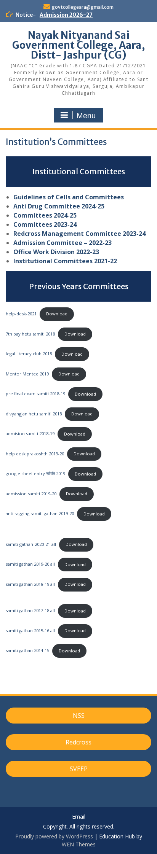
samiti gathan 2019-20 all (30, 564)
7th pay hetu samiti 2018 (30, 334)
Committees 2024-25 (45, 215)
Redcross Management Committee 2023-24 (79, 233)
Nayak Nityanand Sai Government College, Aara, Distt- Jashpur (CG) (78, 45)
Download (56, 313)
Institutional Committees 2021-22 (65, 261)
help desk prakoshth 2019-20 (35, 453)
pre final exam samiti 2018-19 (35, 394)
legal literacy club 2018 (29, 354)
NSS (79, 715)
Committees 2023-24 (45, 224)
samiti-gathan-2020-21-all (31, 544)
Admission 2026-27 (66, 14)
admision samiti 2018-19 (30, 434)
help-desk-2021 (21, 313)
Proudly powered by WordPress (54, 836)
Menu (86, 115)
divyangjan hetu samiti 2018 (34, 414)
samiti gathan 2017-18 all (30, 611)
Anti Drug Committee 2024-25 (58, 206)
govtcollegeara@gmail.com (83, 7)
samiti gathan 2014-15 (27, 651)
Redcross (78, 742)
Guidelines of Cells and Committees (68, 197)
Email (78, 816)
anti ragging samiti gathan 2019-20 (40, 514)
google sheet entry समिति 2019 (35, 474)
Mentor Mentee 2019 (27, 374)
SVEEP (79, 769)
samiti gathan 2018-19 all (30, 584)
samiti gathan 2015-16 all (30, 630)
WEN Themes (79, 844)
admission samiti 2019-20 (31, 493)
